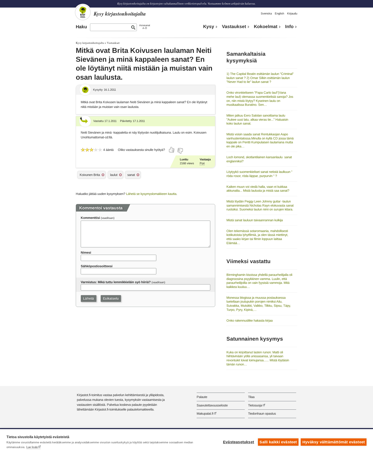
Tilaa (251, 397)
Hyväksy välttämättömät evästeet (333, 442)
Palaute (202, 397)
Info (289, 26)
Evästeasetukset (238, 442)
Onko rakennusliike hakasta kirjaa (249, 320)
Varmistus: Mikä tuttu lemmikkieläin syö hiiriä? (116, 282)
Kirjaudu (292, 13)
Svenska (266, 13)
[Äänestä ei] (180, 151)
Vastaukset (234, 26)
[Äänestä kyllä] (172, 150)
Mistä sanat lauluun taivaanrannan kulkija (254, 220)
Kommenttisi (90, 218)
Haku (81, 26)
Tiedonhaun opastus (262, 413)
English (279, 13)
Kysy (208, 26)
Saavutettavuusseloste (212, 405)
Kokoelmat (265, 26)
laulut (113, 175)
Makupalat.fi (205, 413)
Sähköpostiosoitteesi (96, 266)
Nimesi (86, 252)
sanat (131, 175)
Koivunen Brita (90, 175)
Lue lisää (32, 447)
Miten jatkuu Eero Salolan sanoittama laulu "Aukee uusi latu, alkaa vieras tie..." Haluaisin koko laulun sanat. (257, 119)
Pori (202, 163)
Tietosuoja (255, 405)
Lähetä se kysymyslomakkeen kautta (151, 194)
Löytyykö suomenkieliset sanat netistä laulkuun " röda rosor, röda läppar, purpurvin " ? (259, 174)
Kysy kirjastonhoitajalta (90, 43)
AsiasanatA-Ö (144, 26)
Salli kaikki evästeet (278, 442)
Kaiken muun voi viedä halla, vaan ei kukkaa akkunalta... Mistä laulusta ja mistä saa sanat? (257, 189)
